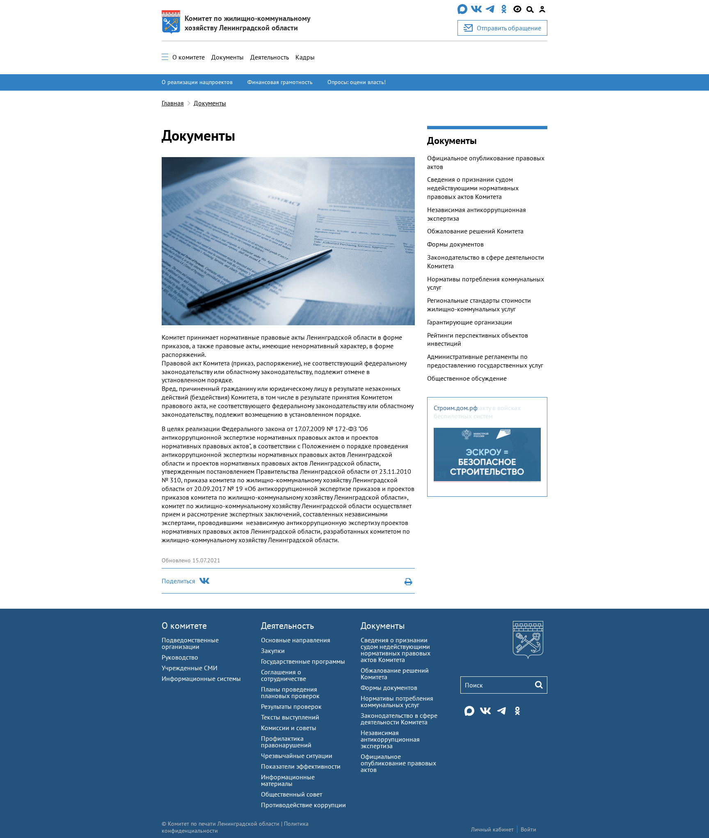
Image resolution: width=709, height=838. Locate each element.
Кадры (305, 57)
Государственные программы (303, 661)
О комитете (188, 57)
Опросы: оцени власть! (356, 82)
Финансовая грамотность (280, 82)
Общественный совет (291, 794)
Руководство (180, 657)
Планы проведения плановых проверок (290, 692)
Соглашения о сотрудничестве (283, 675)
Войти (528, 829)
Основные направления (295, 640)
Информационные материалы (288, 780)
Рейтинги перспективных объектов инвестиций (477, 339)
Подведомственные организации (190, 643)
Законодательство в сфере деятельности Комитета (485, 261)
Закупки (273, 650)
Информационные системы (201, 678)
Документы (227, 57)
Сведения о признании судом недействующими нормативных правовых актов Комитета (473, 188)
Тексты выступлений (290, 717)
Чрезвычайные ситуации (296, 755)
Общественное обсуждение (467, 378)
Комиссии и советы (288, 728)
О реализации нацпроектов (197, 82)
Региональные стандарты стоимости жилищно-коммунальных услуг (479, 304)
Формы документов (455, 244)
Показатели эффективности (301, 766)
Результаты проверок (291, 706)
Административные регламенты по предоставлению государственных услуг (485, 360)
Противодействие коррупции (303, 805)
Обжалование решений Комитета (475, 231)
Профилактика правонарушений (286, 741)
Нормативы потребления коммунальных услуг (485, 283)
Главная (173, 103)
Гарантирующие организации (469, 322)
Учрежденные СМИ (189, 668)
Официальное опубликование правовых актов (485, 162)
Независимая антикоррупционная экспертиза (476, 214)
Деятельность (269, 57)
